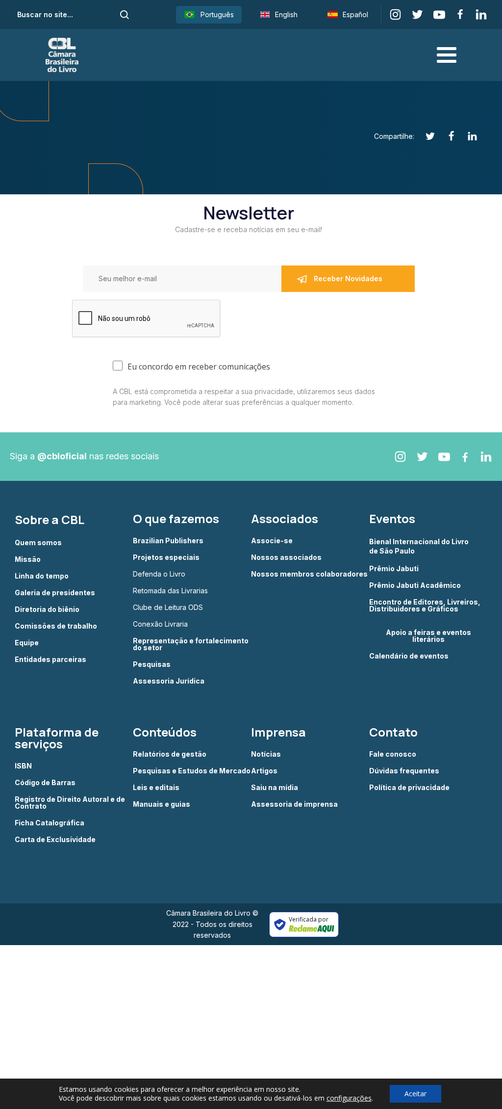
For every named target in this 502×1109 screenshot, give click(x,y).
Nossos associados (286, 557)
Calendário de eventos (409, 656)
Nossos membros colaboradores (309, 574)
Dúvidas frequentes (404, 770)
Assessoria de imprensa (294, 804)
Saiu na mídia (274, 787)
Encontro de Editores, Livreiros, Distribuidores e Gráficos (424, 606)
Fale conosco (392, 754)
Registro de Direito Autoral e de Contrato (70, 803)
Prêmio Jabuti (394, 568)
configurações (349, 1098)
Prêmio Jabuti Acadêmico (415, 585)
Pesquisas (152, 664)
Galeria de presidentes (55, 592)
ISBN (23, 766)
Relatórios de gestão (169, 754)
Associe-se (272, 540)
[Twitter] (424, 136)
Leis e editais (156, 787)
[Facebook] (445, 136)
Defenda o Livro (159, 574)
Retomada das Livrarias (170, 590)
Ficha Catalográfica (49, 822)
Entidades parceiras (50, 659)
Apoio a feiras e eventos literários (428, 636)
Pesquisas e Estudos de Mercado (192, 770)
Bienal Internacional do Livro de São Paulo (419, 545)
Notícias (266, 754)
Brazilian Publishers (168, 540)
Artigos (264, 770)
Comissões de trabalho (56, 626)
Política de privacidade (409, 787)
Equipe (27, 642)
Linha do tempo (42, 576)
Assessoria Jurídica (168, 681)
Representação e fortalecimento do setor (191, 644)
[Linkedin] (466, 136)
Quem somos (38, 542)
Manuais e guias (161, 804)
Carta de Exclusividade (55, 839)
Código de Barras (45, 782)
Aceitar (415, 1093)
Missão (28, 559)
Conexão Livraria (160, 624)
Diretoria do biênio (47, 609)
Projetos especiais (166, 557)
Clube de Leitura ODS (168, 607)
